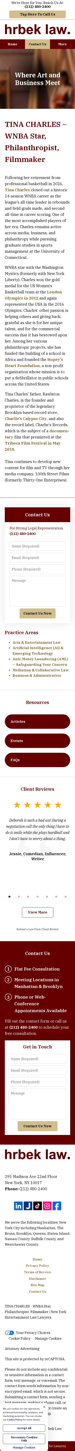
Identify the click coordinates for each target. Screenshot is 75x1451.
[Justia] (28, 1206)
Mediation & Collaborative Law (40, 670)
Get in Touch (37, 1047)
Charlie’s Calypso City (26, 418)
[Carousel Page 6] (56, 896)
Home (12, 44)
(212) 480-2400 (33, 1188)
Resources (37, 702)
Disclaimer (37, 1279)
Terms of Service (37, 1272)
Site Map (37, 1285)
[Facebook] (56, 1206)
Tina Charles (17, 189)
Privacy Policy (37, 1266)
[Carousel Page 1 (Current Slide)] (9, 896)
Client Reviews (37, 789)
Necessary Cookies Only (24, 1439)
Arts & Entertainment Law (36, 642)
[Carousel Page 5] (47, 896)
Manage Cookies (48, 1338)
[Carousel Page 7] (65, 896)
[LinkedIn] (18, 1206)
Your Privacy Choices (33, 1332)
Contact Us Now (37, 613)
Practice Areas (21, 632)
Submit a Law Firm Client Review (38, 929)
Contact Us (37, 44)
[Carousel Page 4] (37, 896)
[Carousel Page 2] (19, 896)
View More (37, 912)
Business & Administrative (36, 675)
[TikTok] (37, 1206)
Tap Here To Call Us (37, 14)
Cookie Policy (19, 1338)
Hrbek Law (53, 1428)
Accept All (24, 1428)
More (62, 44)
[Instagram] (47, 1206)
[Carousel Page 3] (28, 896)
